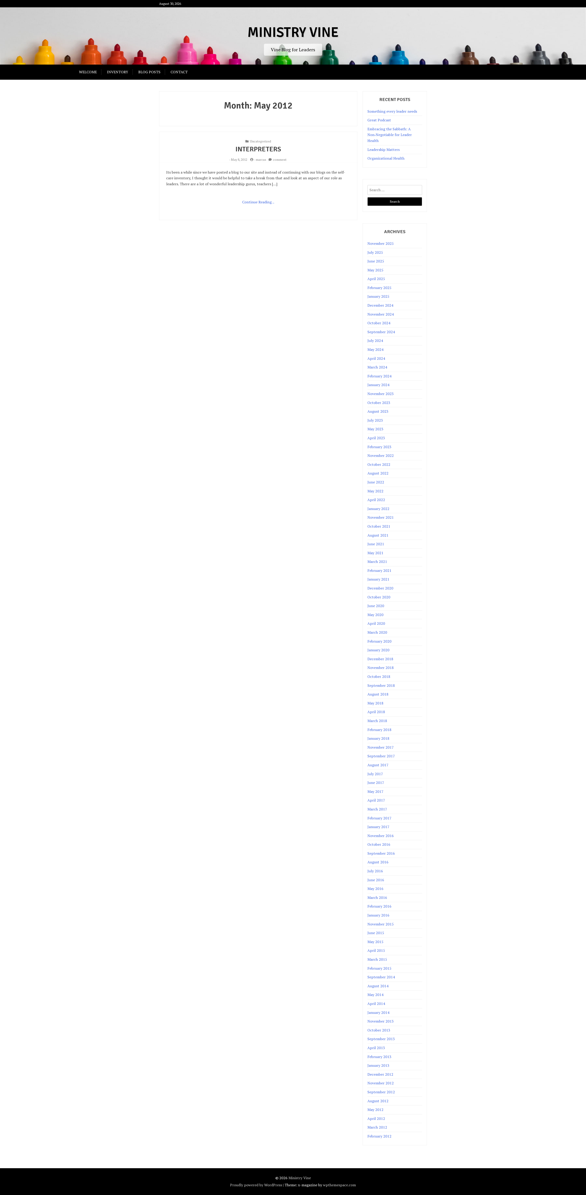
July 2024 (375, 340)
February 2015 (379, 968)
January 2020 (378, 649)
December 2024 (380, 305)
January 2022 (378, 508)
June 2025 (375, 261)
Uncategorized (260, 141)
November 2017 (380, 747)
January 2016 (378, 915)
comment (280, 159)
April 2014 (376, 1003)
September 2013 (381, 1038)
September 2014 (381, 976)
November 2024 (380, 314)
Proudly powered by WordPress (256, 1184)
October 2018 (378, 676)
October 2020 (378, 597)
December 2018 (380, 658)
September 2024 (381, 331)
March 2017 (377, 809)
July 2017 (375, 773)
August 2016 (377, 862)
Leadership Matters (383, 149)
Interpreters (258, 149)
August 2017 (377, 764)
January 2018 (378, 738)
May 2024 (375, 349)
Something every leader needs (392, 111)
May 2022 (375, 491)
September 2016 (381, 853)
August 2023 (377, 411)
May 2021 (375, 552)
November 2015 (380, 924)
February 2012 (379, 1136)
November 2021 (380, 517)
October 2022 (378, 464)
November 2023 (380, 393)
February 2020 (379, 641)
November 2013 (380, 1021)
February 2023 (379, 446)
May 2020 (375, 614)
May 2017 (375, 791)
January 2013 (378, 1065)
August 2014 (377, 985)
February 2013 (379, 1056)
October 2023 (378, 402)
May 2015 (375, 941)
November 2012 (380, 1083)
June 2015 (375, 932)
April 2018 (376, 711)
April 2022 (376, 499)
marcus (261, 159)
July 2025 (375, 252)
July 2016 (375, 870)
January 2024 (378, 384)
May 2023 (375, 428)
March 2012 (377, 1127)
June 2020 (375, 605)
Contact (179, 71)
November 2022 (380, 455)
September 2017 (381, 755)
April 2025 (376, 278)
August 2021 (377, 535)
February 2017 (379, 818)
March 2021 (377, 561)
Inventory (117, 71)
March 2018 (377, 720)
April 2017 (376, 800)
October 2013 (378, 1030)
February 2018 (379, 729)
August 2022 (377, 473)
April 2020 (376, 623)
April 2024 (376, 358)
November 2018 (380, 667)
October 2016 (378, 844)
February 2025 (379, 287)
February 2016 (379, 906)
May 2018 (375, 703)
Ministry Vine (293, 32)
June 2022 (375, 482)
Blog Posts (149, 71)
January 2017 (378, 826)
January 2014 (378, 1012)
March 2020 (377, 632)
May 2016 (375, 888)
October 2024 (378, 322)
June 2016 (375, 879)
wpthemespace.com (339, 1184)
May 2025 (375, 270)
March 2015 (377, 959)
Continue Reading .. (258, 202)
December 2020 (380, 588)
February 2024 (379, 376)
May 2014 (375, 994)
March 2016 (377, 897)
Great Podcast (379, 120)
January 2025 (378, 296)
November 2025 (380, 243)
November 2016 (380, 835)
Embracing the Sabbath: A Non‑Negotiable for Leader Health (389, 134)
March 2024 (377, 367)
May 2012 (375, 1109)
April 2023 (376, 437)
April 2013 (376, 1047)
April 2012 (376, 1118)
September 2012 (381, 1091)
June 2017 (375, 782)
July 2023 (375, 420)
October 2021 (378, 526)
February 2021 (379, 570)
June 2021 (375, 543)
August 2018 (377, 694)
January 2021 (378, 579)
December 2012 (380, 1074)
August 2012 (377, 1100)
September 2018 (381, 685)
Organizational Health (385, 158)
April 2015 (376, 950)
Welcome (88, 71)
